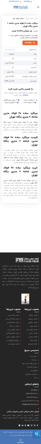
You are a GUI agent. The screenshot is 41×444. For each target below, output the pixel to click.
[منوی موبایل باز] (38, 7)
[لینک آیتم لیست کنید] (30, 315)
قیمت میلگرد (29, 18)
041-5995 (28, 43)
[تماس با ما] (36, 433)
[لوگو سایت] (20, 7)
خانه (36, 18)
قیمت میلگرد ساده (18, 18)
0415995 (25, 95)
